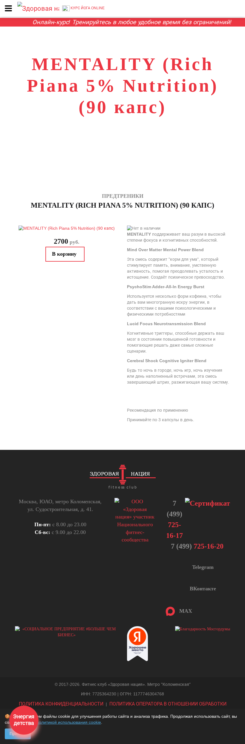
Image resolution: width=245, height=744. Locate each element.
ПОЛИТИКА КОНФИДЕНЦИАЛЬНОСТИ (61, 703)
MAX (184, 611)
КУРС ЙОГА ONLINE (87, 8)
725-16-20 (197, 546)
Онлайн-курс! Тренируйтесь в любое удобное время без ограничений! (123, 22)
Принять (18, 733)
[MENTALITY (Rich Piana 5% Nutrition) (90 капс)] (67, 228)
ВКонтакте (202, 589)
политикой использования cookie (68, 722)
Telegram (202, 567)
